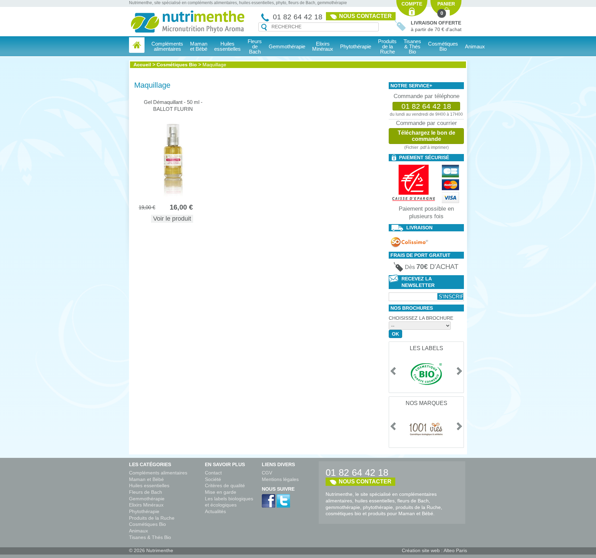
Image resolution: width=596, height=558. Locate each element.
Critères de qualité (225, 485)
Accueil (142, 64)
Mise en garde (220, 492)
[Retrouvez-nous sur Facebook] (268, 501)
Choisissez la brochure (421, 318)
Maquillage (214, 64)
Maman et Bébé (146, 479)
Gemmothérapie (147, 498)
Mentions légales (280, 479)
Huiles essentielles (149, 485)
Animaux (475, 46)
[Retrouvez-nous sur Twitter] (283, 501)
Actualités (215, 511)
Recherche (264, 27)
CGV (267, 472)
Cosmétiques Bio (177, 64)
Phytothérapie (144, 511)
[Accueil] (137, 45)
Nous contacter (365, 16)
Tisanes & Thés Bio (150, 537)
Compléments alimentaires (158, 472)
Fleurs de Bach (145, 492)
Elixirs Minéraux (322, 46)
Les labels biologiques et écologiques (229, 502)
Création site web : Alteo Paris (434, 550)
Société (213, 479)
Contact (213, 472)
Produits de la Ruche (387, 46)
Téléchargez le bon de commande (426, 136)
